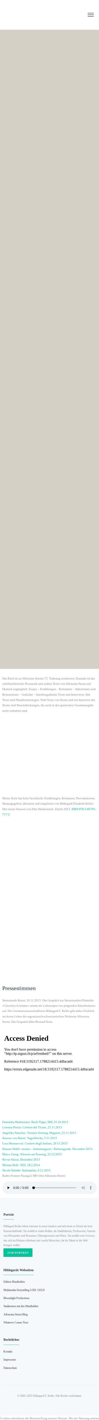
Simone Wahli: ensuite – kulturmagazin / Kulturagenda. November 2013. (47, 1149)
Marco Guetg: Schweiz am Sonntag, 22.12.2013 (32, 1154)
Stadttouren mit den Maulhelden (20, 1306)
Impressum (9, 1359)
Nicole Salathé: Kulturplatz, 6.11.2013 (26, 1170)
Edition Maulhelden (14, 1281)
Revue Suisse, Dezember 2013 (21, 1159)
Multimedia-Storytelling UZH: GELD (24, 1290)
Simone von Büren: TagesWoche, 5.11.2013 (29, 1138)
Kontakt (7, 1351)
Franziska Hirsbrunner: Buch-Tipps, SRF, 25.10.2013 (35, 1122)
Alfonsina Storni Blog (15, 1314)
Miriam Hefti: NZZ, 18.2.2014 (21, 1165)
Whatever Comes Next (15, 1322)
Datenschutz (10, 1368)
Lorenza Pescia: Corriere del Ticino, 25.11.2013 (32, 1127)
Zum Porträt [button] (18, 1253)
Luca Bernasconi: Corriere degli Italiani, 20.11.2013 (34, 1143)
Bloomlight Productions (16, 1298)
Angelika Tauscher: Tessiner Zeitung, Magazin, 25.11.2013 (39, 1133)
